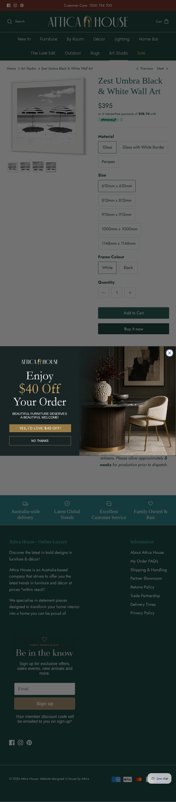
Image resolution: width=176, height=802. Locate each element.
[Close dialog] (169, 353)
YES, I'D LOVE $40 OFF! (40, 428)
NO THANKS (40, 441)
